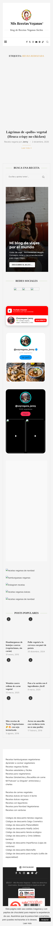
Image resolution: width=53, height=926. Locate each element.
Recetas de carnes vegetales (19, 792)
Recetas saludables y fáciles (19, 770)
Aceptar (45, 919)
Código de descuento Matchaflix (21, 850)
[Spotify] (39, 42)
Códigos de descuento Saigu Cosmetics (24, 821)
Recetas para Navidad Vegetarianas (22, 806)
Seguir (25, 414)
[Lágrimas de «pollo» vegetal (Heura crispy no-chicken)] (26, 94)
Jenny (25, 142)
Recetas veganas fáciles (17, 766)
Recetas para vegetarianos (18, 773)
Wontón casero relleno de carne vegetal (13, 686)
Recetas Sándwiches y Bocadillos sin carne (25, 777)
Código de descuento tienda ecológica (23, 832)
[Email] (36, 42)
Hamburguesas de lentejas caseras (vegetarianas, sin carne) (14, 646)
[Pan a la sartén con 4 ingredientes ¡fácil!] (37, 670)
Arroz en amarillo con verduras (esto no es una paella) (36, 724)
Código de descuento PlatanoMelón (22, 825)
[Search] (47, 42)
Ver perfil (26, 357)
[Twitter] (30, 42)
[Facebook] (26, 42)
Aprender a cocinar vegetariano (20, 763)
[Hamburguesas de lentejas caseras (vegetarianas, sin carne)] (15, 629)
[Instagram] (33, 42)
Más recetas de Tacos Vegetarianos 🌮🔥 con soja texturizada (15, 725)
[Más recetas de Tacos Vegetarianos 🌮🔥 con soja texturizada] (15, 708)
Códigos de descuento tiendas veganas (24, 818)
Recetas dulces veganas (17, 799)
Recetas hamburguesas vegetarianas (23, 759)
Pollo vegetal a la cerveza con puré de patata (37, 645)
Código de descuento (16, 835)
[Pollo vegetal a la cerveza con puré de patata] (37, 629)
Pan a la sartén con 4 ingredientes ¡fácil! (37, 684)
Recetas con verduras (16, 810)
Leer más (25, 148)
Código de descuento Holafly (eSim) (23, 828)
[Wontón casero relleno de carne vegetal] (15, 670)
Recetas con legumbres (16, 803)
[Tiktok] (43, 42)
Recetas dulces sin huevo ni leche (21, 796)
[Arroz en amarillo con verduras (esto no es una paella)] (37, 708)
